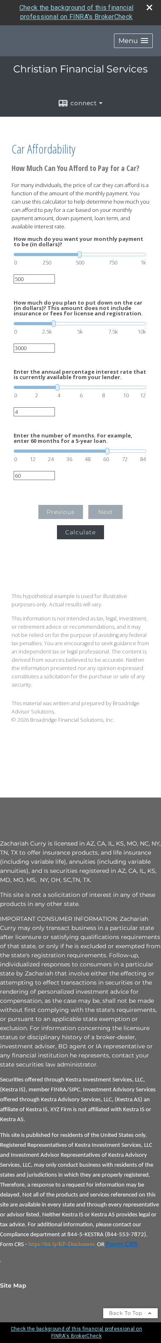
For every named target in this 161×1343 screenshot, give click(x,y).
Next (105, 512)
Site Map (13, 1285)
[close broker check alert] (149, 7)
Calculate (80, 532)
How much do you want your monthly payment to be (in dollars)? (78, 241)
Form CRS (121, 1244)
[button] (133, 41)
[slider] (80, 254)
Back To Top (126, 1313)
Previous (61, 512)
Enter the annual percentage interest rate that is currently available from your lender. (80, 374)
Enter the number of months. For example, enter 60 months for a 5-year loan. (73, 438)
